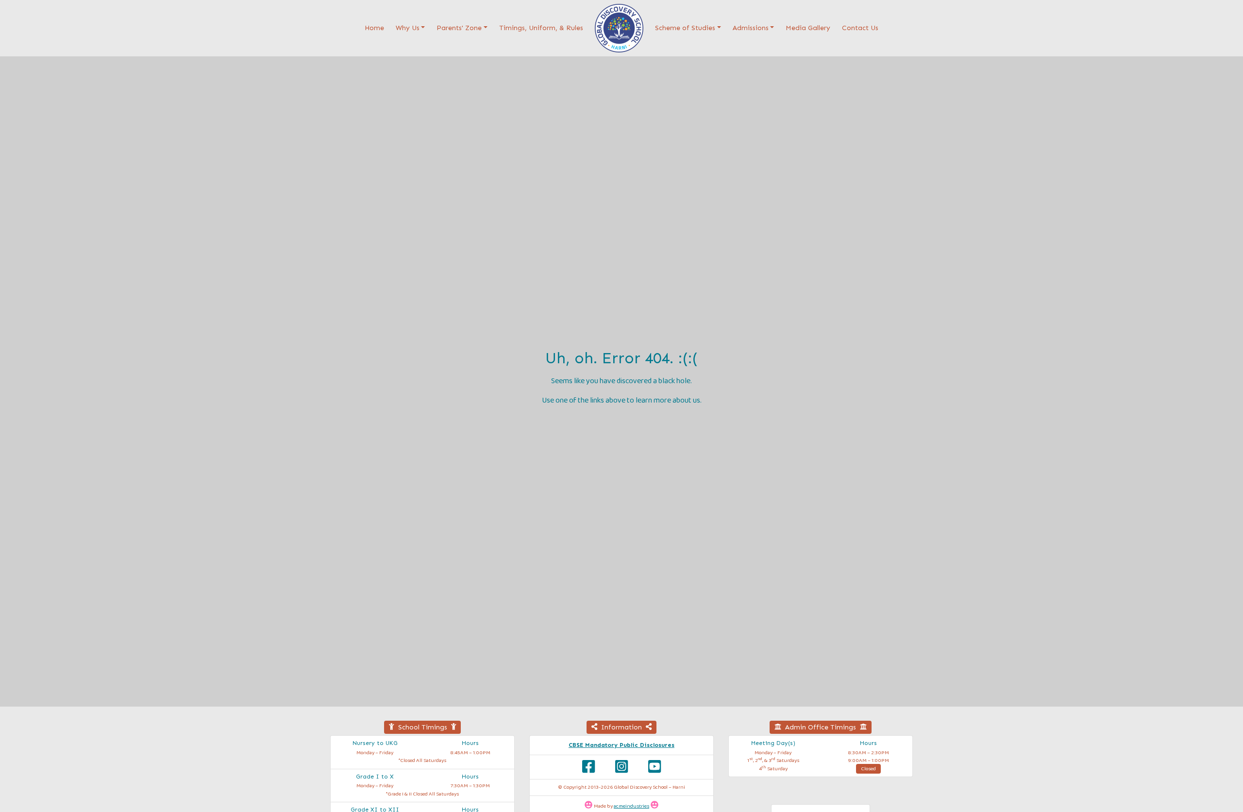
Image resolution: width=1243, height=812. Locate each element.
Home (376, 27)
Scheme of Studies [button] (685, 28)
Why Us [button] (408, 28)
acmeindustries (631, 806)
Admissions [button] (751, 28)
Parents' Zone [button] (459, 28)
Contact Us (860, 28)
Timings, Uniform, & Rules (541, 28)
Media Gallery (808, 28)
